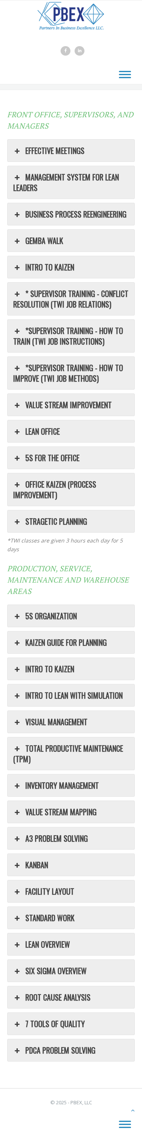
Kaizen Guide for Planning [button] (66, 642)
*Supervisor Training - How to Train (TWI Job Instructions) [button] (68, 336)
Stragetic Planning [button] (56, 521)
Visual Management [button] (56, 722)
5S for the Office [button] (52, 457)
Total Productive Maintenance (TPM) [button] (68, 754)
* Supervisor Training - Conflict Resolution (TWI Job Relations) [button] (70, 299)
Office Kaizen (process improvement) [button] (54, 490)
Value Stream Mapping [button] (61, 812)
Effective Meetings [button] (54, 150)
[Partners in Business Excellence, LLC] (71, 13)
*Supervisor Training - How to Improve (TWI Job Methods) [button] (68, 373)
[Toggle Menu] (125, 74)
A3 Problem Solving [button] (56, 838)
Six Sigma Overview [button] (56, 970)
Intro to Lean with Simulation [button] (74, 695)
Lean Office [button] (42, 431)
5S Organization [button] (51, 616)
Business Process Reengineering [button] (75, 214)
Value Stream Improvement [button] (68, 404)
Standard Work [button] (50, 917)
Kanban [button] (36, 865)
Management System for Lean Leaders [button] (66, 182)
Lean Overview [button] (47, 944)
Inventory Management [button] (62, 785)
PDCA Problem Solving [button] (60, 1050)
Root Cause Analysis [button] (58, 997)
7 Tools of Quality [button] (55, 1023)
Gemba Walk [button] (44, 240)
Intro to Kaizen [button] (49, 267)
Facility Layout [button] (49, 891)
